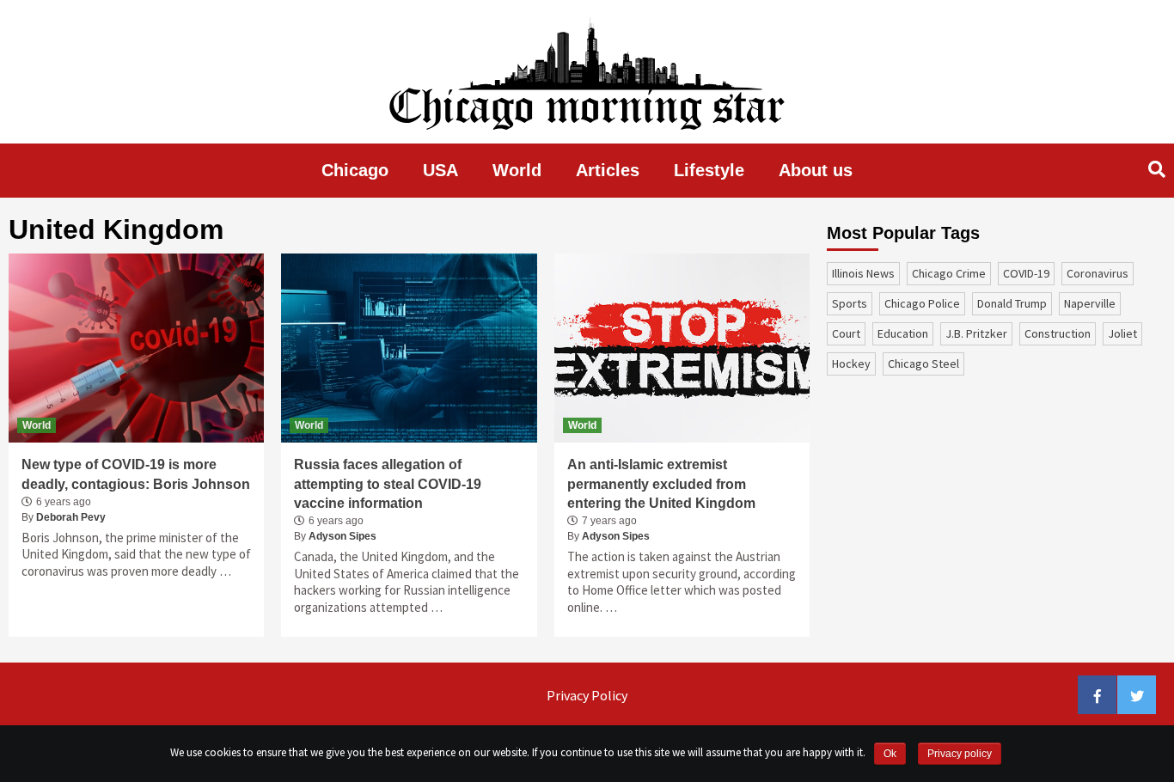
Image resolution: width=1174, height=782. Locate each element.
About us (816, 170)
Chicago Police (922, 303)
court (846, 333)
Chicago (354, 170)
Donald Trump (1012, 303)
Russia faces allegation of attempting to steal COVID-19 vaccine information (387, 483)
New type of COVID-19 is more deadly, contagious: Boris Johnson (135, 474)
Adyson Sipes (342, 536)
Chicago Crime (949, 273)
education (902, 333)
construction (1057, 333)
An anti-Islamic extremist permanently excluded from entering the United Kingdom (661, 483)
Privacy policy (959, 754)
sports (849, 303)
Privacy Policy (587, 695)
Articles (607, 170)
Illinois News (863, 273)
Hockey (851, 363)
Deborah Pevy (71, 517)
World (516, 170)
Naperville (1090, 303)
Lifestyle (709, 170)
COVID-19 (1026, 273)
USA (440, 170)
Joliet (1122, 333)
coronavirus (1097, 273)
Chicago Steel (923, 363)
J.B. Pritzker (976, 333)
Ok (890, 754)
